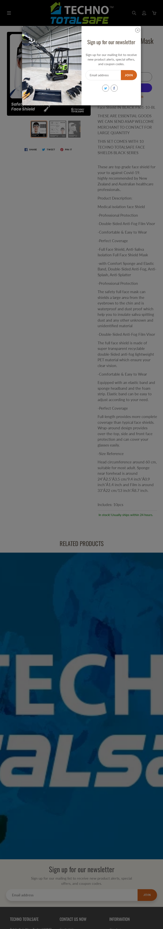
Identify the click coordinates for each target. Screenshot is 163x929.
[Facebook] (114, 88)
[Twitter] (105, 88)
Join (129, 75)
